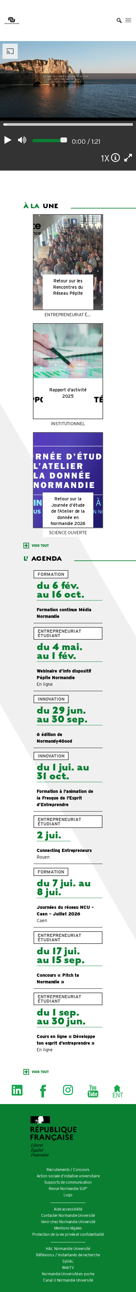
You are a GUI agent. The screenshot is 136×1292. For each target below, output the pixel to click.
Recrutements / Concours (68, 1169)
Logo (68, 1194)
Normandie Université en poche (68, 1273)
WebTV (68, 1267)
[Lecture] (8, 140)
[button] (119, 20)
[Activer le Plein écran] (128, 158)
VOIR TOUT (40, 545)
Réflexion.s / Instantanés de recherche (68, 1255)
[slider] (3, 125)
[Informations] (115, 158)
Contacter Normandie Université (68, 1215)
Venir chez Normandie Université (68, 1221)
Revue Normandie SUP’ (68, 1188)
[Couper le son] (22, 140)
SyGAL (68, 1261)
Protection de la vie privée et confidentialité (67, 1234)
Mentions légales (68, 1228)
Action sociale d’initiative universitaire (68, 1176)
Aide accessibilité (68, 1209)
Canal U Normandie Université (68, 1280)
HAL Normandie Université (68, 1248)
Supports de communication (68, 1182)
